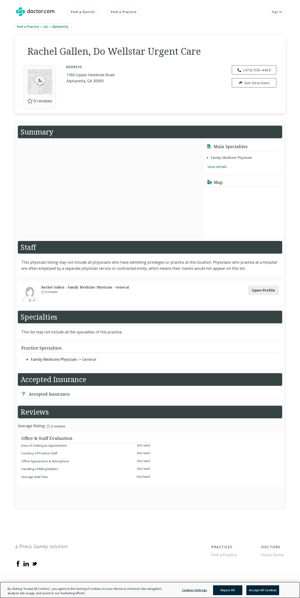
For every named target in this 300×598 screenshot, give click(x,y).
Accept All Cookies (263, 590)
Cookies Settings (194, 590)
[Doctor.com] (35, 12)
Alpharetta (60, 26)
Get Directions (257, 82)
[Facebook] (18, 563)
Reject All (228, 590)
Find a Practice (124, 12)
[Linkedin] (26, 563)
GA (45, 26)
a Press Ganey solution (41, 546)
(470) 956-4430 (257, 70)
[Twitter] (34, 563)
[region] (150, 590)
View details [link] (217, 166)
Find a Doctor (83, 12)
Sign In (277, 12)
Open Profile (263, 290)
